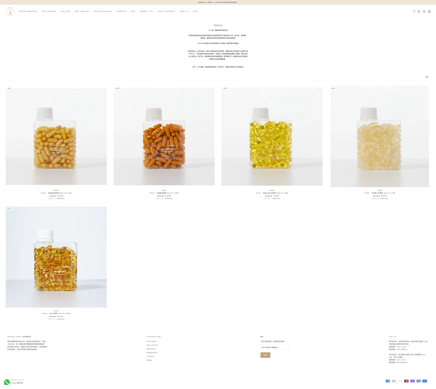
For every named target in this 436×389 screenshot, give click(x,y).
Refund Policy (151, 349)
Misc (133, 11)
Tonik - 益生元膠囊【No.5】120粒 (56, 314)
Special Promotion (28, 11)
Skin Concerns (49, 11)
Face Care (65, 11)
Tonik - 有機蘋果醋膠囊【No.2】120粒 (56, 193)
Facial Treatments (166, 11)
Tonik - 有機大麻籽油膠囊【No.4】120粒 (272, 193)
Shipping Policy (152, 352)
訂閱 (265, 355)
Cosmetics (121, 11)
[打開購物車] (429, 11)
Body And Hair (82, 11)
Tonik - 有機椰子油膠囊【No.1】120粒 (379, 193)
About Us (184, 11)
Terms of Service (152, 345)
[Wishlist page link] (414, 11)
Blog (195, 11)
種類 (427, 77)
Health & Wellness (103, 11)
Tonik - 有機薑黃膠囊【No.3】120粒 (164, 193)
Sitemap (149, 360)
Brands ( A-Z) (146, 11)
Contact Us (150, 356)
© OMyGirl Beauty (16, 380)
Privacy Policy (151, 341)
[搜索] (424, 11)
